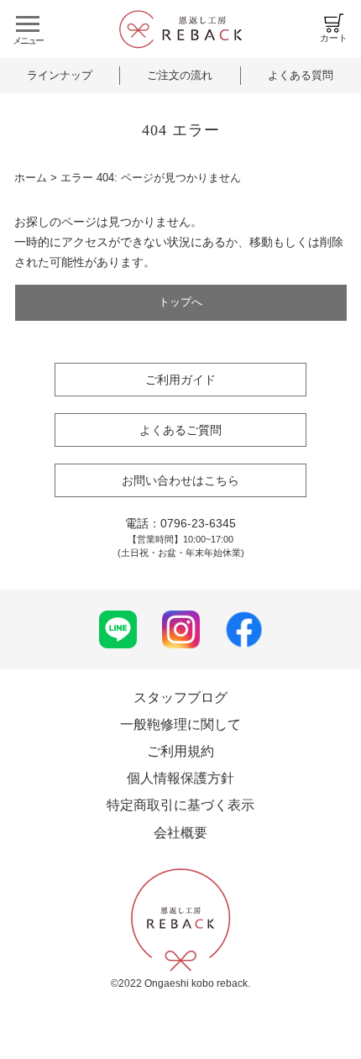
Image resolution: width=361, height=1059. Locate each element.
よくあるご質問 (180, 430)
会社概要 (180, 833)
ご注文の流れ (179, 75)
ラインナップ (59, 75)
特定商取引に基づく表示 (180, 805)
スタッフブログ (180, 697)
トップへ (180, 302)
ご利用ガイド (180, 379)
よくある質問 (300, 75)
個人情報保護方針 (180, 778)
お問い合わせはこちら (180, 480)
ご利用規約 (180, 751)
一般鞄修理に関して (180, 724)
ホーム (30, 177)
